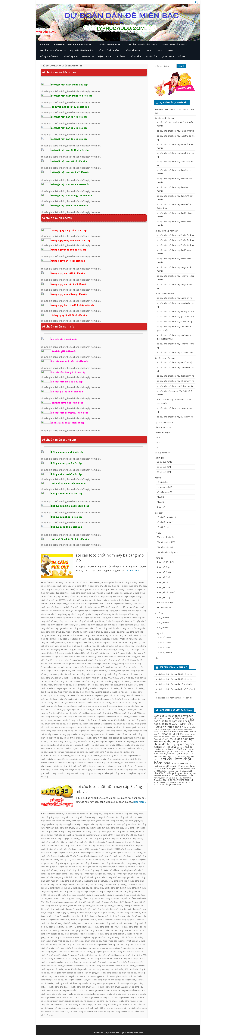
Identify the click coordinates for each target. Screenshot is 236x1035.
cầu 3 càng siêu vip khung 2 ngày (99, 610)
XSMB (148, 50)
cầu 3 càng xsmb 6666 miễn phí (83, 628)
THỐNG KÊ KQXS (132, 50)
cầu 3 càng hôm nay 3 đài (81, 596)
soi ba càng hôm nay (116, 674)
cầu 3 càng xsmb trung (51, 632)
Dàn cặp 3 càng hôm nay (127, 912)
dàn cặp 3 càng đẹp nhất (121, 909)
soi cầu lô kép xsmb (180, 766)
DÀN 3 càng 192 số (91, 898)
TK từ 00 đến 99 (164, 607)
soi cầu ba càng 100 (90, 727)
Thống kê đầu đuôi (165, 562)
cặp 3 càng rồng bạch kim (124, 824)
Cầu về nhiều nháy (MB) (167, 552)
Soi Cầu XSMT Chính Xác (172, 775)
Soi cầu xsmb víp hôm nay (141, 44)
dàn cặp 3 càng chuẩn (133, 905)
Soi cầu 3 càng (133, 674)
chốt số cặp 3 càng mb (91, 895)
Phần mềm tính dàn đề (58, 663)
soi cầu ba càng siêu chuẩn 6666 (106, 745)
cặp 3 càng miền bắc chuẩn (74, 820)
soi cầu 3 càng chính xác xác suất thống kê (110, 684)
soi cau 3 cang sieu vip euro (86, 706)
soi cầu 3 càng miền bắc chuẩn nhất (61, 699)
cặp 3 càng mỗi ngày (115, 820)
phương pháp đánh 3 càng (129, 663)
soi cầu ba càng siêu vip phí (84, 759)
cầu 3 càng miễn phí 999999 (53, 600)
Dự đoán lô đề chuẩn (81, 50)
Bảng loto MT (163, 622)
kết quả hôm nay (49, 56)
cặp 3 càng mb (61, 817)
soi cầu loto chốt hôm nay (104, 769)
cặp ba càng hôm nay (68, 835)
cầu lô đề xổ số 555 (185, 729)
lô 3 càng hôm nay (107, 649)
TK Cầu (119, 56)
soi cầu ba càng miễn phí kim (69, 737)
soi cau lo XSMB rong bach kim (174, 750)
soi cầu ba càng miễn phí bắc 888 (72, 979)
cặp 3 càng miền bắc (124, 817)
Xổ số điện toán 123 (166, 522)
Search (182, 66)
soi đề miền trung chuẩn (166, 782)
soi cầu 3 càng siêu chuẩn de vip (83, 702)
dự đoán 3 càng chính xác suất (60, 635)
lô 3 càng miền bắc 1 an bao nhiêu (70, 653)
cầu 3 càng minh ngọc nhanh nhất (65, 603)
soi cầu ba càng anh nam (130, 727)
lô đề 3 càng (74, 656)
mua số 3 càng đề (121, 660)
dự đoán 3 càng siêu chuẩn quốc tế (75, 638)
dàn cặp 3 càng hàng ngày (56, 912)
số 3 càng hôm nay (108, 667)
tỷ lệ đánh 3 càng (48, 773)
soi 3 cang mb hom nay (96, 670)
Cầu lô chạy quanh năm (169, 729)
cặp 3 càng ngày (132, 820)
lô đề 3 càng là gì (88, 656)
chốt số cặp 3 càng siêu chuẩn (115, 895)
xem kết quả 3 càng (110, 773)
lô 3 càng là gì (122, 649)
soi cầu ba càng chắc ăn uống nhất (116, 730)
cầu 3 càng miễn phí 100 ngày (130, 596)
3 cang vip (96, 813)
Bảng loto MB (163, 617)
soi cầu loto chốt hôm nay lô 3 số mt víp (174, 321)
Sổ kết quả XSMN (164, 472)
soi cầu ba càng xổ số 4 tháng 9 (62, 762)
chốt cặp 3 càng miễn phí (84, 891)
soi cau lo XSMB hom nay (178, 749)
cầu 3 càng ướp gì (79, 614)
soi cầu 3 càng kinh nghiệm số (98, 695)
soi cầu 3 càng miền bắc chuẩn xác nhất (96, 699)
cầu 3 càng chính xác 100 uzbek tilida (85, 842)
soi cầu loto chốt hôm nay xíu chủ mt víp (175, 352)
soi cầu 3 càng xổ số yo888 (105, 713)
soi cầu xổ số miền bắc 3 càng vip (131, 769)
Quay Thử (167, 56)
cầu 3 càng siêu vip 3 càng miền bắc (67, 607)
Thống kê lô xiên (164, 572)
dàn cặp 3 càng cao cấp (88, 905)
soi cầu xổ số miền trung (171, 779)
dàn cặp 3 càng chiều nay (111, 905)
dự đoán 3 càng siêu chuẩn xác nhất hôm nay (112, 638)
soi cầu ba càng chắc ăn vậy (70, 976)
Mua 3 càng (93, 660)
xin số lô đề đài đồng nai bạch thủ (174, 783)
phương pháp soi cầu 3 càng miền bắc (82, 667)
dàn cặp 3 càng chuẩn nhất (52, 909)
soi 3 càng (122, 667)
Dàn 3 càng (76, 898)
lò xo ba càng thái (117, 656)
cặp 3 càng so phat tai (50, 831)
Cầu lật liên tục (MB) (166, 542)
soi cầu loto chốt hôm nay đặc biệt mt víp (175, 311)
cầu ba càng (48, 884)
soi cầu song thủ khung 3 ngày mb (174, 771)
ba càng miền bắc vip (50, 586)
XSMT (170, 50)
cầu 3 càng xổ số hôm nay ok (63, 617)
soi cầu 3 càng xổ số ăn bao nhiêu (95, 709)
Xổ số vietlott (162, 482)
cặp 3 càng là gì (47, 817)
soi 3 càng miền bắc (116, 670)
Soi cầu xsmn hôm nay (52, 50)
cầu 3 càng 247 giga (137, 586)
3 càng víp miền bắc (112, 582)
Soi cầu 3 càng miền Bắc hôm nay (130, 699)
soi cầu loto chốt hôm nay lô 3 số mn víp (175, 386)
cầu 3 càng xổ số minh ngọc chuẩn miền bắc (122, 873)
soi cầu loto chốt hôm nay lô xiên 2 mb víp (175, 235)
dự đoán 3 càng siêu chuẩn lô (81, 919)
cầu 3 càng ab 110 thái (86, 589)
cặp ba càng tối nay (87, 835)
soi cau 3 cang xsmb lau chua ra (131, 716)
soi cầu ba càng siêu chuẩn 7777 (66, 990)
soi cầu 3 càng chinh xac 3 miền (132, 681)
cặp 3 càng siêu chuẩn (64, 827)
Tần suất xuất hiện (165, 602)
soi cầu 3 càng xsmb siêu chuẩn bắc (110, 720)
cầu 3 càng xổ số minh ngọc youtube (118, 877)
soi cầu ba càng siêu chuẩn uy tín (101, 755)
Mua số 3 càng (105, 660)
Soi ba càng (101, 674)
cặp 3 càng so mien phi (134, 827)
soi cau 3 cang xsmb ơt (51, 720)
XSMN (159, 50)
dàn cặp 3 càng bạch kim (66, 905)
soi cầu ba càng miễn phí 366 (114, 734)
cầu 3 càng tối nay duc (110, 863)
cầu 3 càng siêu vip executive (118, 859)
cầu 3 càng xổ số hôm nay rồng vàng (124, 617)
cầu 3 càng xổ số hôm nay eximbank (95, 866)
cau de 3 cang (92, 887)
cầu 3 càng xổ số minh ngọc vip (126, 624)
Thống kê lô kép (164, 577)
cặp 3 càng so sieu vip (71, 831)
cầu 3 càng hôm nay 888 (105, 596)
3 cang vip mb (108, 813)
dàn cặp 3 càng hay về (79, 912)
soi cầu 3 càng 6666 (64, 677)
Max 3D (160, 497)
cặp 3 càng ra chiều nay (87, 824)
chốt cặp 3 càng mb (63, 891)
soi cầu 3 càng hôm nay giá (85, 937)
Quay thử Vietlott (164, 652)
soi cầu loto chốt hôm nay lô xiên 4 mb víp (175, 245)
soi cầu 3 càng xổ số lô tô (122, 709)
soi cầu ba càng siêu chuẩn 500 (77, 745)
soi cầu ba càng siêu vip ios (59, 759)
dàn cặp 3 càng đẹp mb (98, 909)
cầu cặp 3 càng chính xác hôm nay (128, 884)
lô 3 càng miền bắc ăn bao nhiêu (100, 653)
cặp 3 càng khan (136, 813)
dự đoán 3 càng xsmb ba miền (77, 642)
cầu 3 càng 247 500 (98, 586)
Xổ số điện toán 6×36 (166, 517)
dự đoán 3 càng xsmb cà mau (105, 642)
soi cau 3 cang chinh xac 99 (53, 684)
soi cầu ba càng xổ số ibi (117, 762)
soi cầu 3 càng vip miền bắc (66, 951)
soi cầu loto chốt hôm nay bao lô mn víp (175, 362)
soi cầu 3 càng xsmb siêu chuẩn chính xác (69, 965)
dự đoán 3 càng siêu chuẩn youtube (79, 923)
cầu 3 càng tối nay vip (60, 614)
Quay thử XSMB (164, 637)
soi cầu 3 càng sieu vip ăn (62, 706)
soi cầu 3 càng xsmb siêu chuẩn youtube (70, 969)
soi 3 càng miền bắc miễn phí (62, 674)
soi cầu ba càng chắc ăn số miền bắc (84, 730)
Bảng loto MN (163, 627)
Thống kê (134, 56)
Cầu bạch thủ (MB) (165, 537)
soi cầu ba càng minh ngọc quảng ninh (98, 741)
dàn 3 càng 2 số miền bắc (112, 898)
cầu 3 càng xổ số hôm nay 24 (101, 614)
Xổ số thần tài (163, 527)
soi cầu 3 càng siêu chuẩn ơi (111, 702)
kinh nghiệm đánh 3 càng (62, 649)
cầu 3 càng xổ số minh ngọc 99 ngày (124, 621)
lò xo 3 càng (102, 656)
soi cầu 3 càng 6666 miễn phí (87, 677)
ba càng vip (65, 586)
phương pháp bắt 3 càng (80, 663)
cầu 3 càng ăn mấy (105, 589)
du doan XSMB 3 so (170, 734)
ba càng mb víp (137, 582)
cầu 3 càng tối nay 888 (125, 610)
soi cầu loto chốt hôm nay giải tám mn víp (175, 381)
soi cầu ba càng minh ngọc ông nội (65, 741)
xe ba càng (96, 773)
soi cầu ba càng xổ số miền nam (55, 1008)
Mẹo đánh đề (160, 741)
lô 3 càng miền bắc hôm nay (128, 653)
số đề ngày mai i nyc (184, 782)
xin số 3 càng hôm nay (130, 773)
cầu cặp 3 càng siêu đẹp (74, 887)
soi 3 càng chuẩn (135, 667)
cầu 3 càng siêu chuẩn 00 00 (93, 603)
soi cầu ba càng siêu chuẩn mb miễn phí (125, 748)
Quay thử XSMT (164, 647)
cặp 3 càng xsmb (133, 831)
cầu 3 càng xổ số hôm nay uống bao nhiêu (118, 870)
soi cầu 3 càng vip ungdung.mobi (64, 709)
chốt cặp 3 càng (129, 887)
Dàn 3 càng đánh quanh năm (58, 902)
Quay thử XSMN (164, 642)
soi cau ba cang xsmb (96, 766)
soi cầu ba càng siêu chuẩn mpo (55, 752)
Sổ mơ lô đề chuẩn (109, 50)
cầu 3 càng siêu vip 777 (94, 607)
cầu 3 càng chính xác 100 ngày (128, 589)
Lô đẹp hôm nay (184, 739)
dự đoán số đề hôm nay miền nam (176, 736)
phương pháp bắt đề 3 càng (104, 663)
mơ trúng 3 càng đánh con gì (74, 660)
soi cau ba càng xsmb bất (118, 766)
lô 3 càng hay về (90, 649)
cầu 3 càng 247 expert (118, 586)
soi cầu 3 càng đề (98, 688)
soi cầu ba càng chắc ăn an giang (81, 972)
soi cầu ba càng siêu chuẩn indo (60, 748)
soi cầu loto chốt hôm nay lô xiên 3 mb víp (175, 240)
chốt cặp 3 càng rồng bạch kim (127, 891)
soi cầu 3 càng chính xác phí (78, 684)
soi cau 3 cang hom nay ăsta (116, 692)
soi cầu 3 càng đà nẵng (79, 688)
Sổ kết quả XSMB (164, 462)
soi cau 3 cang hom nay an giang (87, 692)
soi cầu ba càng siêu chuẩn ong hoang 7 (88, 752)
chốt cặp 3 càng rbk (104, 891)
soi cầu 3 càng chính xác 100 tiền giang (99, 681)
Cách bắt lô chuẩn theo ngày (170, 715)
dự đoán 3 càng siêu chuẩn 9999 (123, 635)
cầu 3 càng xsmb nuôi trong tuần (130, 628)
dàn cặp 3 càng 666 (133, 902)
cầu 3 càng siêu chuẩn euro (119, 603)
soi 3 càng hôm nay (62, 670)
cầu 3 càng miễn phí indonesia (87, 852)
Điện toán (103, 56)
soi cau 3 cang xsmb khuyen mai (101, 716)
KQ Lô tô (150, 56)
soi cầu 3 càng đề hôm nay (119, 688)
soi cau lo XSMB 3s (167, 746)
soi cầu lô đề (179, 768)
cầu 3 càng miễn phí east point (106, 600)
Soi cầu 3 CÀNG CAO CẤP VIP (114, 677)
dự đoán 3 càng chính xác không (66, 916)
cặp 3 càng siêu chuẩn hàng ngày (90, 827)
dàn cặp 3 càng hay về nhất (102, 912)
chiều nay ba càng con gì (110, 887)
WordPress (138, 1033)
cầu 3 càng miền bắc (58, 849)
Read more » (132, 570)
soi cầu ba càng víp (105, 759)
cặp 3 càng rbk (105, 824)
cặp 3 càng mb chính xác (80, 817)
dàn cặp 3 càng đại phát (76, 909)
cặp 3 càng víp (104, 831)
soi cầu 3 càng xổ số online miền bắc (77, 955)
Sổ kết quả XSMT (164, 467)
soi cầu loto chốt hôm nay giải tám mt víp (175, 316)
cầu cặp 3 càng (82, 884)
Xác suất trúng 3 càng (80, 773)
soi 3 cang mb (78, 670)
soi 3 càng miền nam (85, 674)
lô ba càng (63, 656)
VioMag (102, 1033)
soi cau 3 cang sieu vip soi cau (113, 706)
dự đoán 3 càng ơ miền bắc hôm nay (91, 635)
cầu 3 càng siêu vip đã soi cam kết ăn (121, 607)
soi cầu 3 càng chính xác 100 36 (106, 926)
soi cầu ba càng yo (83, 769)
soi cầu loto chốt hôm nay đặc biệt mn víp (175, 376)
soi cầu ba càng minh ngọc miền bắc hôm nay (61, 983)
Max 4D (160, 502)
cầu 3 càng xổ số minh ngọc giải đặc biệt (93, 624)
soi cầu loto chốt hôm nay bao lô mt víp (174, 298)
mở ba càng (131, 656)
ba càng (125, 582)
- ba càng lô (97, 582)
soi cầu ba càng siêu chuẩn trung (71, 755)
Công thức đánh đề (171, 727)
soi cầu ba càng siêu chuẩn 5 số (81, 986)
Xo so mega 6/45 (164, 487)
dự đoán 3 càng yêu (128, 642)
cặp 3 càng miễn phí (96, 820)
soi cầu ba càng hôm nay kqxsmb (86, 734)
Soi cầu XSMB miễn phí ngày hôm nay (173, 772)
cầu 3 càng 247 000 (80, 586)
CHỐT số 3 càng (48, 895)
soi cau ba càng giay (61, 734)
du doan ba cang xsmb (90, 632)
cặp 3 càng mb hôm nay (103, 817)
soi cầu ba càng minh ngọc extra (97, 737)
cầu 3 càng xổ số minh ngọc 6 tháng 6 (90, 621)
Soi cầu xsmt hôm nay (173, 44)
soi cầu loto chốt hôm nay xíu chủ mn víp (175, 416)
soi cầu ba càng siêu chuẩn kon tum (91, 748)
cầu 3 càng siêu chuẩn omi (110, 856)
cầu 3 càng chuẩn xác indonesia (114, 593)
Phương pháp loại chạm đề (53, 667)
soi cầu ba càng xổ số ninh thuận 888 (69, 766)
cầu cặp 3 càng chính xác (101, 884)
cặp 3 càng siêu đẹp (114, 827)
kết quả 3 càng (66, 646)
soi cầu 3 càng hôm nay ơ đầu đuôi (68, 695)
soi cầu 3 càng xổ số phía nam (79, 713)
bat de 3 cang (122, 813)
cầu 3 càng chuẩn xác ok (70, 845)
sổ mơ (181, 56)
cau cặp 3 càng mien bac (52, 887)
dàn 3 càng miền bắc (81, 902)
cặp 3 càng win (118, 831)
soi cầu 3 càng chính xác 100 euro (66, 681)
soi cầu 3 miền (180, 753)
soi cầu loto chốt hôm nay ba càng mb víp (110, 557)
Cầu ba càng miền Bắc (65, 884)
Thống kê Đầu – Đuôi (166, 592)
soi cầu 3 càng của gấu (57, 688)
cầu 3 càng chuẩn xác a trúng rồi (85, 593)
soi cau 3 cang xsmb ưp (69, 727)
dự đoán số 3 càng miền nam (77, 926)
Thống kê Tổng (163, 597)
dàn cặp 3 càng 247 (114, 902)
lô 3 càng (78, 649)
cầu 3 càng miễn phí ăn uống (79, 600)
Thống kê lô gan (164, 567)
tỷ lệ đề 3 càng (63, 773)
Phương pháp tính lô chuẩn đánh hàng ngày (173, 743)
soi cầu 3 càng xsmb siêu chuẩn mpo (110, 723)
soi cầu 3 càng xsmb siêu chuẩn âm (78, 720)
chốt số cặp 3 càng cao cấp (68, 895)
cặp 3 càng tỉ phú (89, 831)
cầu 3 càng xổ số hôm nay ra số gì (92, 617)
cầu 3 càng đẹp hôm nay (58, 596)
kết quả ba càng (103, 646)
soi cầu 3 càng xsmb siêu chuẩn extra (76, 723)
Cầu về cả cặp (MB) (165, 547)
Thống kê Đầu (163, 582)
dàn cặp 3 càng (98, 902)
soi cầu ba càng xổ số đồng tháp (91, 762)
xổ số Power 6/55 (164, 492)
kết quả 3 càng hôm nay (84, 646)
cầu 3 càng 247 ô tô (49, 589)
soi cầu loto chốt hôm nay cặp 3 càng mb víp (109, 789)
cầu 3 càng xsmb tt (70, 632)
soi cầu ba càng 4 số (109, 727)
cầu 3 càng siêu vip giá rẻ (73, 610)
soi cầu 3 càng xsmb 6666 (129, 713)
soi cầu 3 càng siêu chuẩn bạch (54, 702)
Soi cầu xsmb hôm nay (110, 44)
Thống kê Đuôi (163, 587)
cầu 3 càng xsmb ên (106, 628)
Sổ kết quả (70, 56)
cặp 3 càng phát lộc (67, 824)
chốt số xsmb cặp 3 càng (59, 898)
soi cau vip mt (181, 751)
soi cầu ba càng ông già (126, 741)
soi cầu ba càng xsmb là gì (62, 769)
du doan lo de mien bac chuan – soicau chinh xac (66, 44)
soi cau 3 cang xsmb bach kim (72, 716)
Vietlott (87, 56)
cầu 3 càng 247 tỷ (67, 589)
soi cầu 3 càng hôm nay (61, 692)
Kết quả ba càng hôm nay (122, 646)
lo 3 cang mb (135, 649)
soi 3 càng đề (47, 670)
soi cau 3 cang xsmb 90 (75, 958)
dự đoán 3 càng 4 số (110, 632)
